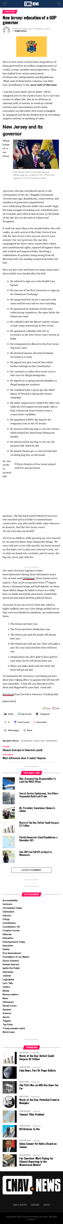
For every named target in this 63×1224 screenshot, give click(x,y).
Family (6, 949)
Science (7, 1013)
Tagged (7, 1021)
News (5, 998)
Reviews (7, 1009)
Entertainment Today (14, 942)
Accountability (10, 900)
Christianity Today (12, 908)
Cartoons (7, 904)
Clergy (6, 919)
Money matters (11, 994)
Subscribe (35, 1204)
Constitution (9, 923)
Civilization (8, 911)
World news (9, 1032)
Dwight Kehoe (21, 31)
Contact (46, 1204)
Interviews (8, 972)
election (39, 741)
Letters (6, 987)
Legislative (8, 979)
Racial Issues (10, 1006)
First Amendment (12, 953)
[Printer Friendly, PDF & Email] (50, 708)
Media (6, 991)
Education (8, 938)
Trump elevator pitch (14, 1028)
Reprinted (8, 694)
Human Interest (11, 964)
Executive (8, 945)
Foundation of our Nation (16, 957)
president (52, 741)
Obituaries (8, 1002)
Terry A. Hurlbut (20, 1204)
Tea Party (8, 1024)
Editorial (7, 934)
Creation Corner (11, 930)
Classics (7, 915)
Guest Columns (11, 961)
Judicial (7, 975)
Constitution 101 (11, 927)
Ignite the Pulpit (11, 968)
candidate (27, 741)
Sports (6, 1017)
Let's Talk (8, 983)
